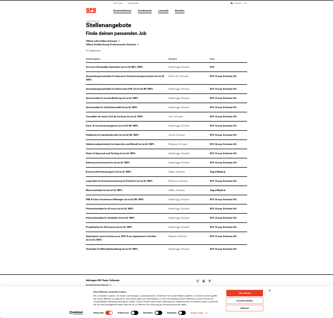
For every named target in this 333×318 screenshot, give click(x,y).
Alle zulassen (245, 293)
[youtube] (203, 281)
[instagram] (209, 281)
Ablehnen (244, 308)
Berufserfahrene (122, 11)
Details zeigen (197, 313)
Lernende (163, 11)
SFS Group (118, 3)
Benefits (180, 11)
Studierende (145, 11)
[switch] (134, 313)
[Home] (91, 10)
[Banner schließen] (270, 290)
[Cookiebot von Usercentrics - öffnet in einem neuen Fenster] (76, 313)
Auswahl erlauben (244, 301)
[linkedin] (197, 281)
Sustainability (133, 3)
